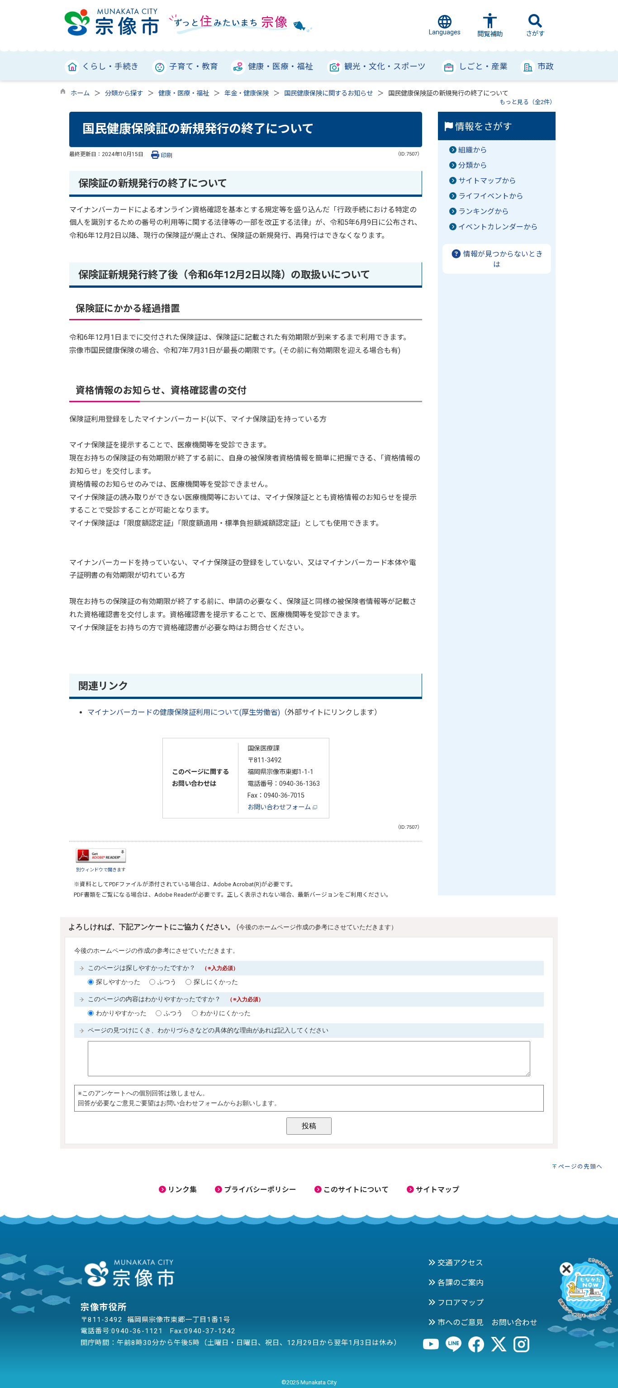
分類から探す (124, 93)
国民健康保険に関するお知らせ (328, 93)
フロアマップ (460, 1302)
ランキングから (483, 211)
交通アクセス (459, 1262)
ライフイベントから (490, 196)
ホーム (80, 93)
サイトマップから (487, 180)
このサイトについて (355, 1189)
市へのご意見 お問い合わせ (486, 1322)
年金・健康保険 (246, 93)
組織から (472, 150)
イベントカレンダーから (498, 227)
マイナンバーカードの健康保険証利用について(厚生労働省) (183, 712)
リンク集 (181, 1189)
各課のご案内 (460, 1282)
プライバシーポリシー (259, 1189)
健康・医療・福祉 (183, 93)
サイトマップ (436, 1189)
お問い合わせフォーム (280, 807)
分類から (472, 165)
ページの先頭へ (580, 1166)
